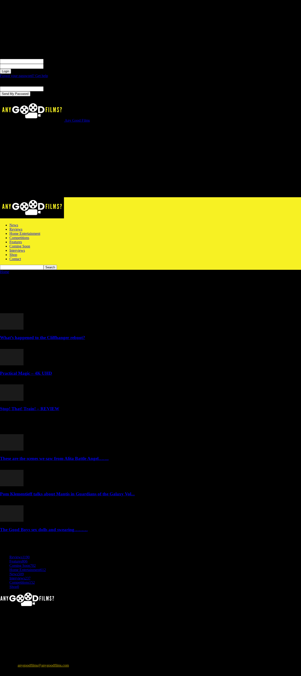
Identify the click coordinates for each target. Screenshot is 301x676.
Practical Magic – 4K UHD (26, 373)
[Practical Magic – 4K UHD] (12, 364)
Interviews (17, 250)
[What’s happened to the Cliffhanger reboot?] (12, 328)
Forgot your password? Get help (24, 76)
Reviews (15, 229)
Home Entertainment (24, 234)
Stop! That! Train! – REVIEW (29, 408)
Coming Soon (19, 246)
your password (54, 66)
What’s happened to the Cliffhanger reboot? (42, 337)
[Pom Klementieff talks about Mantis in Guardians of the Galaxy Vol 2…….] (12, 485)
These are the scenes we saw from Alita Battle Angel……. (54, 458)
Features (15, 242)
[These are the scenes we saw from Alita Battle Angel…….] (12, 449)
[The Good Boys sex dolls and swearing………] (12, 520)
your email (51, 89)
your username (54, 61)
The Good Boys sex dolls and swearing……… (44, 529)
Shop (13, 255)
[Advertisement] (150, 162)
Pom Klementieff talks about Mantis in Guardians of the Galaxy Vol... (67, 493)
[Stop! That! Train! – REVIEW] (12, 400)
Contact (15, 259)
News (13, 225)
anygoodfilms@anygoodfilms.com (43, 665)
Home (4, 272)
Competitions (19, 238)
